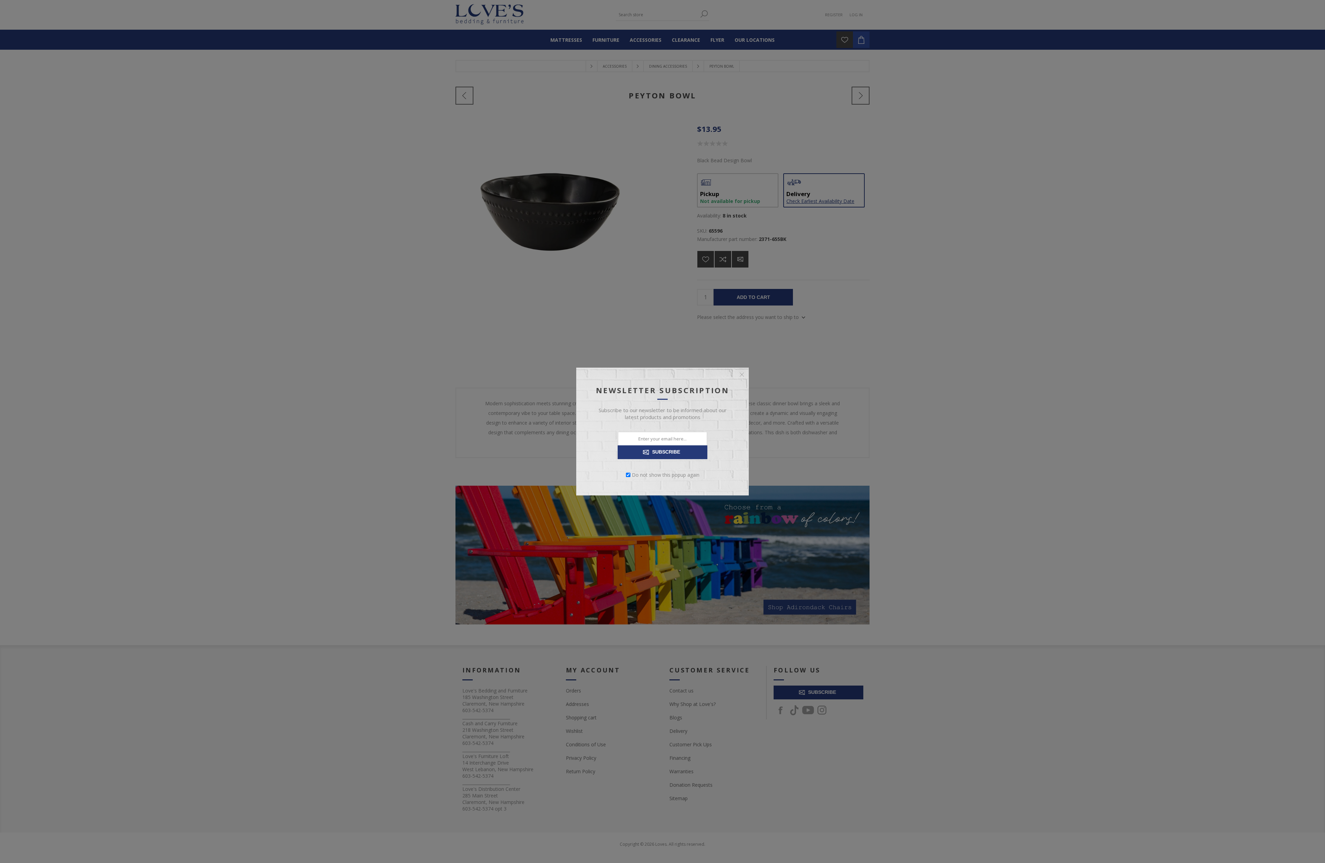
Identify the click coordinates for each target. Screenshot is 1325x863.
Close (742, 374)
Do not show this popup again (665, 475)
